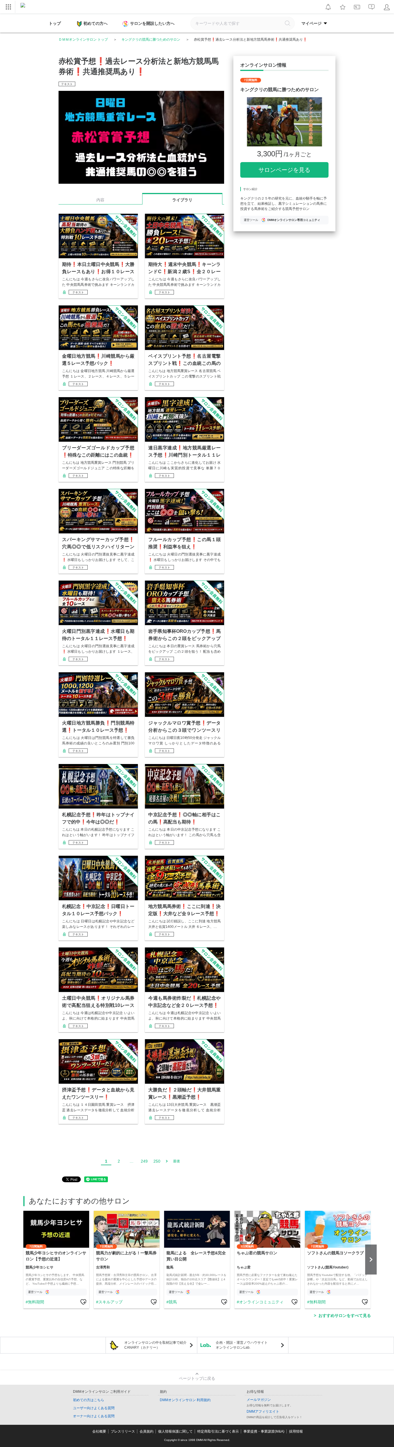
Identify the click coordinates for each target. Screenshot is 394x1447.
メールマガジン (259, 1400)
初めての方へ (95, 23)
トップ (55, 23)
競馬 (173, 1302)
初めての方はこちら (88, 1400)
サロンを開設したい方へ (152, 23)
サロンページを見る (284, 170)
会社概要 (99, 1431)
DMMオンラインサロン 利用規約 (185, 1400)
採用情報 (296, 1431)
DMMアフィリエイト (263, 1412)
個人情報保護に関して (175, 1431)
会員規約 (146, 1431)
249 (144, 1161)
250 (156, 1161)
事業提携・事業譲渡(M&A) (263, 1431)
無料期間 (36, 1302)
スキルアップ (110, 1302)
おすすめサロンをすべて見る (344, 1315)
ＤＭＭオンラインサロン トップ (83, 39)
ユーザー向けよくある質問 (94, 1408)
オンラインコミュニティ (261, 1302)
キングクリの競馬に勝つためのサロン (150, 39)
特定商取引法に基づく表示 (218, 1431)
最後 (176, 1161)
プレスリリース (123, 1431)
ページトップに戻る (197, 1378)
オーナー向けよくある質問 (94, 1416)
